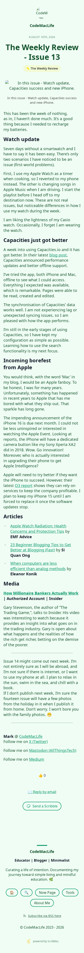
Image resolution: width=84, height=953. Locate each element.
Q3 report (24, 485)
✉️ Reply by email (42, 791)
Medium (36, 759)
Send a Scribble (45, 806)
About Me (42, 902)
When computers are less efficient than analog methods (38, 566)
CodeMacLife (30, 736)
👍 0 (42, 775)
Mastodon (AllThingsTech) (52, 750)
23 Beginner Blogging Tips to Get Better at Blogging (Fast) (40, 547)
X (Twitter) (38, 741)
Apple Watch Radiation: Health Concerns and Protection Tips (38, 528)
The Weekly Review (44, 68)
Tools (70, 892)
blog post (58, 255)
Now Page (47, 892)
